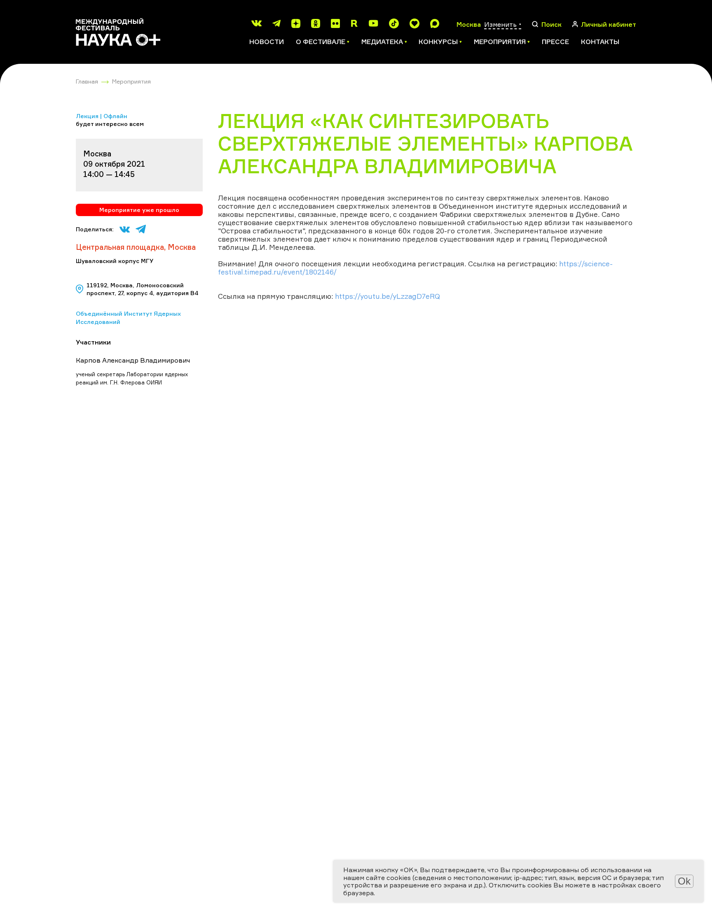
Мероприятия (131, 81)
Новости (266, 41)
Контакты (600, 41)
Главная (87, 81)
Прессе (555, 41)
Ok (684, 881)
